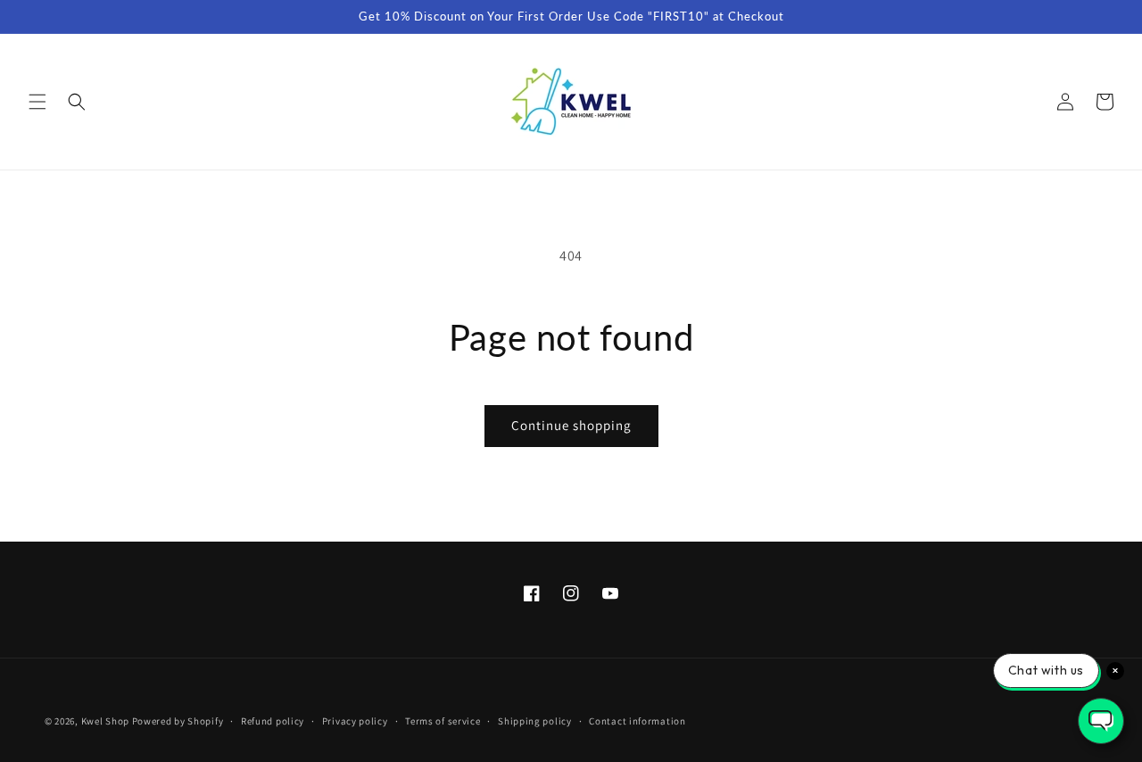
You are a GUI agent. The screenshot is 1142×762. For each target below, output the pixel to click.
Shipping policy (535, 721)
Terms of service (442, 721)
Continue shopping (571, 425)
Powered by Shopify (178, 721)
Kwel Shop (105, 721)
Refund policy (272, 721)
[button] (37, 101)
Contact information (637, 721)
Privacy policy (355, 721)
